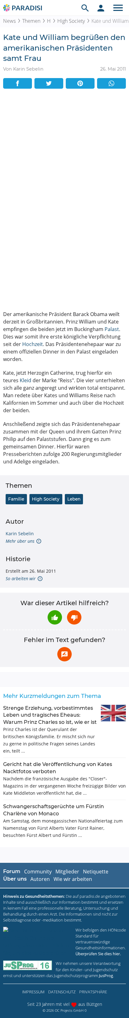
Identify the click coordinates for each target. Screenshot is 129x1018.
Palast (112, 329)
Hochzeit (32, 344)
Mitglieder (67, 871)
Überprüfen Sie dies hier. (98, 953)
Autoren (40, 879)
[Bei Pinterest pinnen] (80, 83)
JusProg (106, 975)
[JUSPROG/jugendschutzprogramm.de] (27, 965)
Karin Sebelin (20, 533)
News (9, 20)
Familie (16, 499)
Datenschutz (61, 992)
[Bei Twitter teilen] (48, 83)
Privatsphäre (93, 992)
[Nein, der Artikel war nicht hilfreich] (74, 617)
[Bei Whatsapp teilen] (111, 83)
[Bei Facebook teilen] (17, 83)
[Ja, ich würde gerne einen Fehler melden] (64, 654)
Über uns (15, 879)
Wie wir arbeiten (73, 879)
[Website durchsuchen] (85, 8)
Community (38, 871)
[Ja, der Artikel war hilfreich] (55, 617)
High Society (71, 20)
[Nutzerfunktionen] (101, 8)
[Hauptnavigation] (118, 8)
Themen (31, 20)
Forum (11, 871)
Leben (73, 499)
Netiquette (95, 871)
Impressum (33, 992)
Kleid (25, 380)
